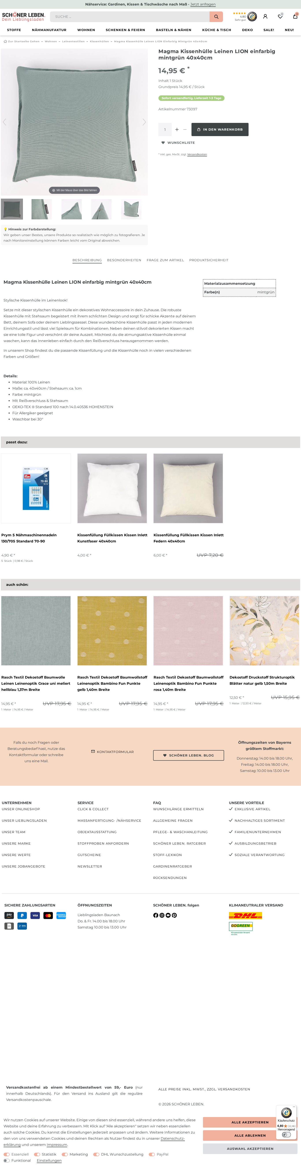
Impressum (57, 1145)
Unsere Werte (16, 855)
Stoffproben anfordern (103, 843)
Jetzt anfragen (203, 4)
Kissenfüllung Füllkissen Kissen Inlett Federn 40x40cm (189, 538)
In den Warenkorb (223, 129)
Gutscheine (89, 855)
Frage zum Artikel (165, 260)
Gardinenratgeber (172, 866)
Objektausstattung (97, 832)
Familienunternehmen (258, 832)
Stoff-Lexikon (167, 855)
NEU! (289, 30)
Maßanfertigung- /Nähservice (109, 821)
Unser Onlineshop (21, 809)
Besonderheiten (124, 260)
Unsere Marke (16, 843)
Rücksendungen (170, 878)
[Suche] (216, 16)
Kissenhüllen (99, 41)
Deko (247, 30)
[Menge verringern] (185, 129)
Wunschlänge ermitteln (178, 809)
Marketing (79, 1154)
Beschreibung (87, 260)
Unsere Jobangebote (23, 866)
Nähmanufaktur (49, 30)
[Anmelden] (265, 16)
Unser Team (14, 832)
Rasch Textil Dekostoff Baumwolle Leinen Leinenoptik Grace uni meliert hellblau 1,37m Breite (35, 683)
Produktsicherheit (209, 260)
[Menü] (294, 1107)
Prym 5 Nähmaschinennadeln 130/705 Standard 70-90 (29, 538)
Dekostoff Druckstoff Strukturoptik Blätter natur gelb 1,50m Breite (262, 680)
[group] (36, 630)
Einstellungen (49, 1160)
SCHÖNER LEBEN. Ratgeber (179, 843)
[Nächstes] (144, 122)
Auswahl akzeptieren (250, 1149)
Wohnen (86, 30)
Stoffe (14, 30)
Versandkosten (197, 154)
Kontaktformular (115, 752)
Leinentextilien (73, 41)
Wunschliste (181, 143)
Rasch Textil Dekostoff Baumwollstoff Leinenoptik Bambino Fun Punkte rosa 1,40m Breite (188, 683)
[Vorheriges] (4, 122)
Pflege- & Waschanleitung (180, 832)
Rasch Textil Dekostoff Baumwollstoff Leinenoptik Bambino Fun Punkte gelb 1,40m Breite (112, 683)
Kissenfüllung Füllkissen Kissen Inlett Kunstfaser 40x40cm (112, 538)
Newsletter (90, 866)
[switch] (286, 1134)
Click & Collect (93, 809)
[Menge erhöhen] (177, 129)
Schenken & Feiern (125, 30)
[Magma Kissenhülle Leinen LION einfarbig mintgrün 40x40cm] (12, 210)
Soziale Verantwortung (260, 855)
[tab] (87, 260)
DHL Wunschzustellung (122, 1154)
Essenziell (20, 1154)
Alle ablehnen (250, 1136)
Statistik (49, 1154)
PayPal (162, 1154)
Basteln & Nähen (173, 30)
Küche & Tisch (216, 30)
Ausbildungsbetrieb (256, 843)
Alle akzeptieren (250, 1122)
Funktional (21, 1160)
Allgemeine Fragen (173, 821)
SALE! (269, 30)
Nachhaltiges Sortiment (260, 821)
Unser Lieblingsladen (24, 821)
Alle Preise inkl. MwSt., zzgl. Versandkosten (204, 1089)
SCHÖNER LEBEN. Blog (191, 755)
